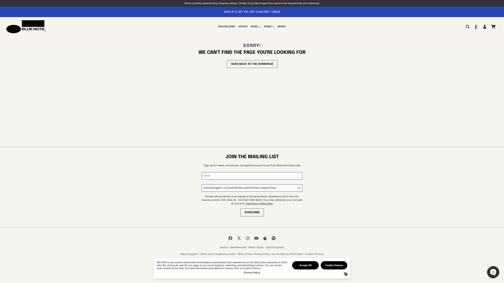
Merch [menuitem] (282, 27)
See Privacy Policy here (259, 203)
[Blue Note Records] (26, 26)
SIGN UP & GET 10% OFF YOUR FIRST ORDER (252, 12)
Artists (251, 247)
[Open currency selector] (476, 26)
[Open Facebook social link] (230, 238)
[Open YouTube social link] (256, 238)
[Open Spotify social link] (273, 238)
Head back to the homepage (252, 64)
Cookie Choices (314, 254)
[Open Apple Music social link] (265, 238)
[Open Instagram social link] (247, 238)
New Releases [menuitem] (226, 27)
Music (260, 247)
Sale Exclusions (275, 247)
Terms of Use (244, 254)
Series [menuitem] (267, 27)
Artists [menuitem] (242, 27)
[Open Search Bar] (467, 27)
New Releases (238, 247)
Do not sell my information (287, 254)
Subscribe (252, 212)
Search (224, 247)
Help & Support (189, 254)
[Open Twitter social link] (239, 238)
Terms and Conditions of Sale (217, 254)
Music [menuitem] (254, 27)
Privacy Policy (262, 254)
